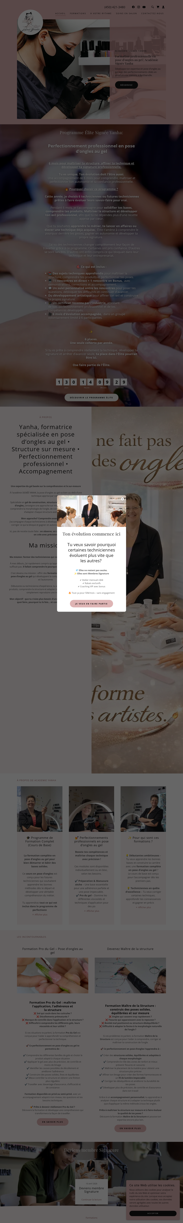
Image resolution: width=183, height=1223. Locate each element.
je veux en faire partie (91, 603)
